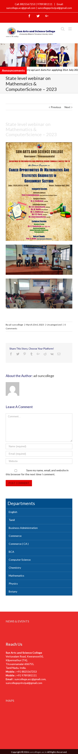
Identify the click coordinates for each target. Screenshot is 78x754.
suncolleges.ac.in (38, 752)
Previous (56, 107)
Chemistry (15, 567)
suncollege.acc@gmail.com (30, 679)
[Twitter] (38, 15)
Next (67, 107)
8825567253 (28, 4)
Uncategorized (54, 324)
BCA (11, 551)
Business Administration (23, 527)
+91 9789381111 (26, 675)
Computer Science (20, 559)
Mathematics (16, 575)
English (13, 512)
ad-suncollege (16, 324)
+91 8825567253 (26, 671)
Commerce (15, 535)
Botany (13, 591)
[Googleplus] (46, 15)
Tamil (12, 519)
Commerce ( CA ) (19, 543)
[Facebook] (29, 15)
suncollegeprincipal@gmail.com (54, 7)
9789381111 (45, 4)
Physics (13, 583)
